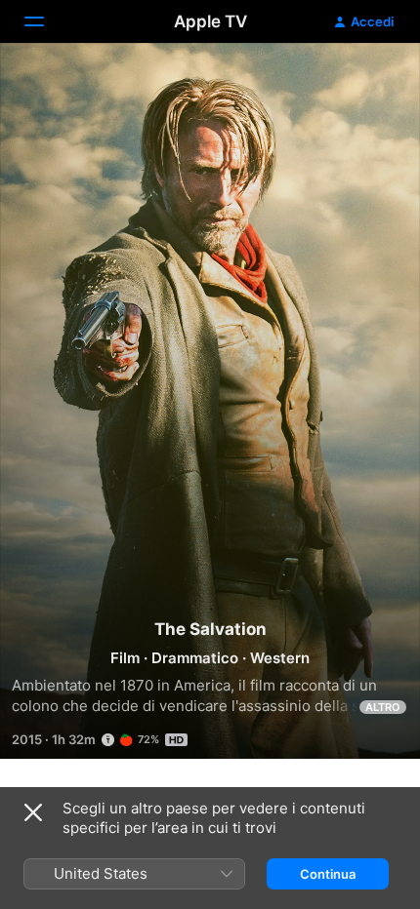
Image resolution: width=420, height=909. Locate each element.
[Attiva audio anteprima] (367, 81)
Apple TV (210, 21)
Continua (328, 874)
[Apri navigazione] (45, 21)
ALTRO (382, 707)
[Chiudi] (33, 812)
